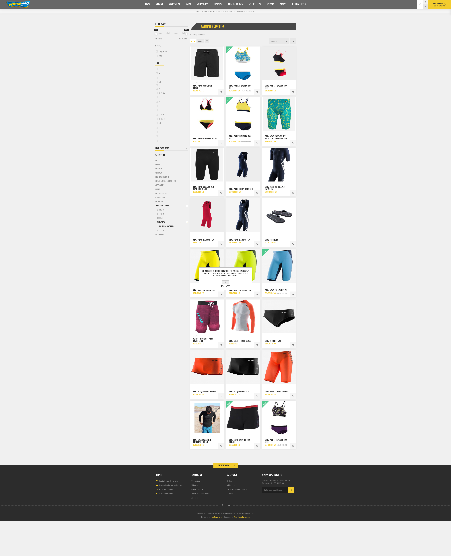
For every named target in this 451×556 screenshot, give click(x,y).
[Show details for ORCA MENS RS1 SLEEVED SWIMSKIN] (279, 164)
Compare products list (293, 41)
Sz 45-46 (162, 119)
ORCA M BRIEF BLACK (273, 341)
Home (198, 11)
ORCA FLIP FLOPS (271, 240)
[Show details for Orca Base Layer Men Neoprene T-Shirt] (207, 417)
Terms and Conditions (200, 493)
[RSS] (229, 505)
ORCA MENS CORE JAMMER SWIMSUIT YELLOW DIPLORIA (276, 137)
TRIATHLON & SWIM (162, 206)
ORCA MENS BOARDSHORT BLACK (203, 87)
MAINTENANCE (160, 197)
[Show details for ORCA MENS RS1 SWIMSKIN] (207, 215)
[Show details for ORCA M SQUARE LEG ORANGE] (207, 367)
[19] (156, 34)
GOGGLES (160, 218)
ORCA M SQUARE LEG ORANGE (204, 391)
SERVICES (158, 173)
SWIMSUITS (161, 222)
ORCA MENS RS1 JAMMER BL (276, 290)
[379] (186, 34)
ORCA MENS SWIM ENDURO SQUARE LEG (239, 441)
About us (194, 498)
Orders (229, 481)
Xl (159, 88)
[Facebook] (222, 505)
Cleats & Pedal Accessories (165, 181)
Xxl (160, 123)
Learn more (225, 286)
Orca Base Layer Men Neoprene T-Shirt (202, 441)
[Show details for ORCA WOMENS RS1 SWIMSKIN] (243, 164)
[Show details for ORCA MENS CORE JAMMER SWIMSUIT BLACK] (207, 164)
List (207, 41)
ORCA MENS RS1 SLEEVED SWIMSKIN (275, 188)
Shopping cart (439, 4)
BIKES (157, 160)
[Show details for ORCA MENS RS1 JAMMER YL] (207, 266)
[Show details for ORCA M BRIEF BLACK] (279, 316)
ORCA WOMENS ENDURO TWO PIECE (240, 87)
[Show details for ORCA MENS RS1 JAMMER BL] (279, 266)
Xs (159, 101)
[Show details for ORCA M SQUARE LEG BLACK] (243, 367)
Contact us (195, 481)
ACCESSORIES (159, 185)
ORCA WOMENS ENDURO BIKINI (205, 138)
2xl (160, 82)
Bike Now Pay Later (162, 177)
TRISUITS (160, 214)
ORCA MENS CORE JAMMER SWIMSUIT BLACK (203, 188)
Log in (427, 2)
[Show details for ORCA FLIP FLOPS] (279, 215)
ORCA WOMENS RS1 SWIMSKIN (241, 189)
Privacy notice (197, 489)
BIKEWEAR (158, 169)
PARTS (157, 189)
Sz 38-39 (162, 93)
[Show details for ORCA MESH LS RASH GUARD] (243, 316)
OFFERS (158, 165)
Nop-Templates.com (242, 517)
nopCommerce (216, 517)
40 (160, 132)
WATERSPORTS (160, 234)
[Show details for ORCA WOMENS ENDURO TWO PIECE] (243, 63)
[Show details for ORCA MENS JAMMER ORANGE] (279, 367)
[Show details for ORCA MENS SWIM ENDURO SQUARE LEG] (243, 417)
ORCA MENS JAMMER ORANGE (276, 391)
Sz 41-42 (162, 115)
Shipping (194, 485)
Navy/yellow (163, 51)
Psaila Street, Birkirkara (168, 481)
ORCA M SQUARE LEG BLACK (240, 391)
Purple (161, 56)
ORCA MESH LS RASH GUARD (240, 341)
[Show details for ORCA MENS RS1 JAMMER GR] (243, 266)
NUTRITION (159, 202)
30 (159, 97)
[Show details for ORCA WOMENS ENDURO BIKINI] (207, 114)
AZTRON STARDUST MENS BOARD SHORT (203, 340)
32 (159, 106)
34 (160, 128)
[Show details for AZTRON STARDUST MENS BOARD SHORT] (207, 316)
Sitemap (230, 493)
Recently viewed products (237, 489)
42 (159, 141)
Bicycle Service (161, 193)
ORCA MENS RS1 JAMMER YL (204, 290)
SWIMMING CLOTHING (166, 226)
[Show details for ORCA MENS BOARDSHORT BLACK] (207, 63)
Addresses (231, 485)
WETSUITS (160, 210)
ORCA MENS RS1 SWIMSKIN (203, 240)
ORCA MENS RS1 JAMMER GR (240, 290)
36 (159, 110)
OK (225, 282)
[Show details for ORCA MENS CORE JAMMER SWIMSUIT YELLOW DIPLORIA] (279, 114)
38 (159, 136)
